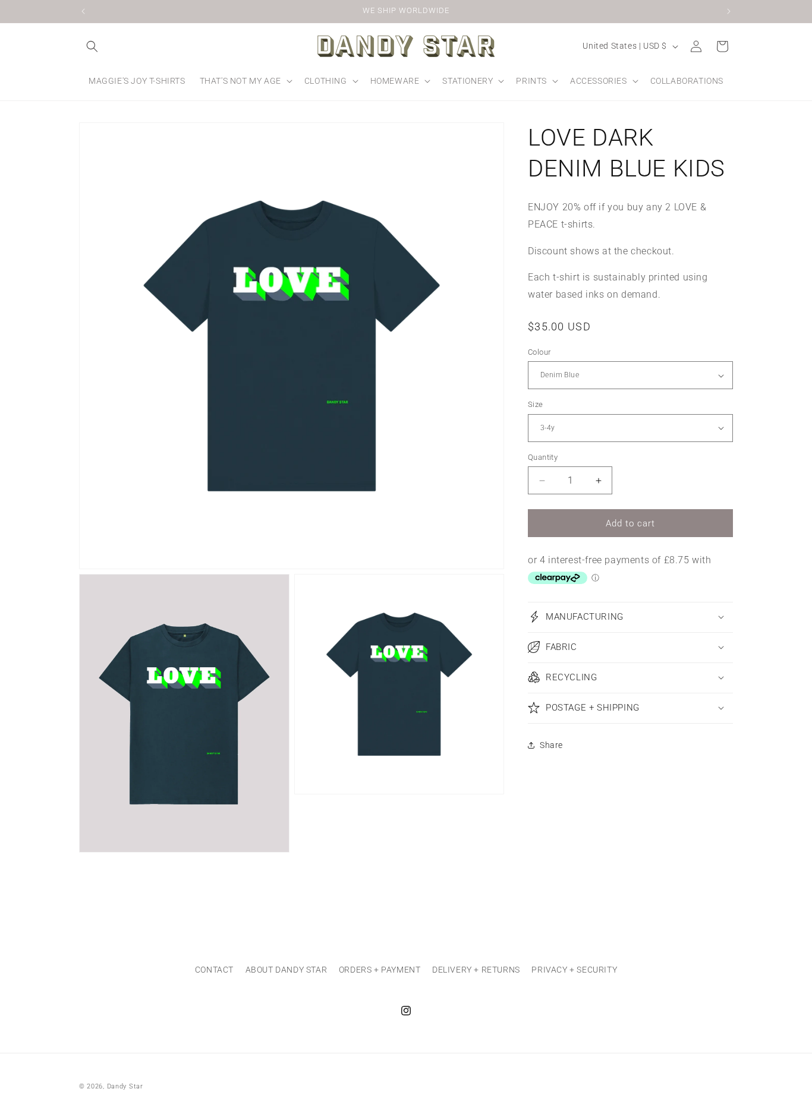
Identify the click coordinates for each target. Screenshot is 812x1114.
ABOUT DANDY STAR (287, 969)
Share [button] (551, 745)
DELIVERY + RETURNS (476, 969)
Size (535, 404)
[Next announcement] (729, 11)
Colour (539, 352)
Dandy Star (125, 1086)
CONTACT (214, 969)
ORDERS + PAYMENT (380, 969)
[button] (92, 46)
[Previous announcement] (83, 11)
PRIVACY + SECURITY (574, 969)
